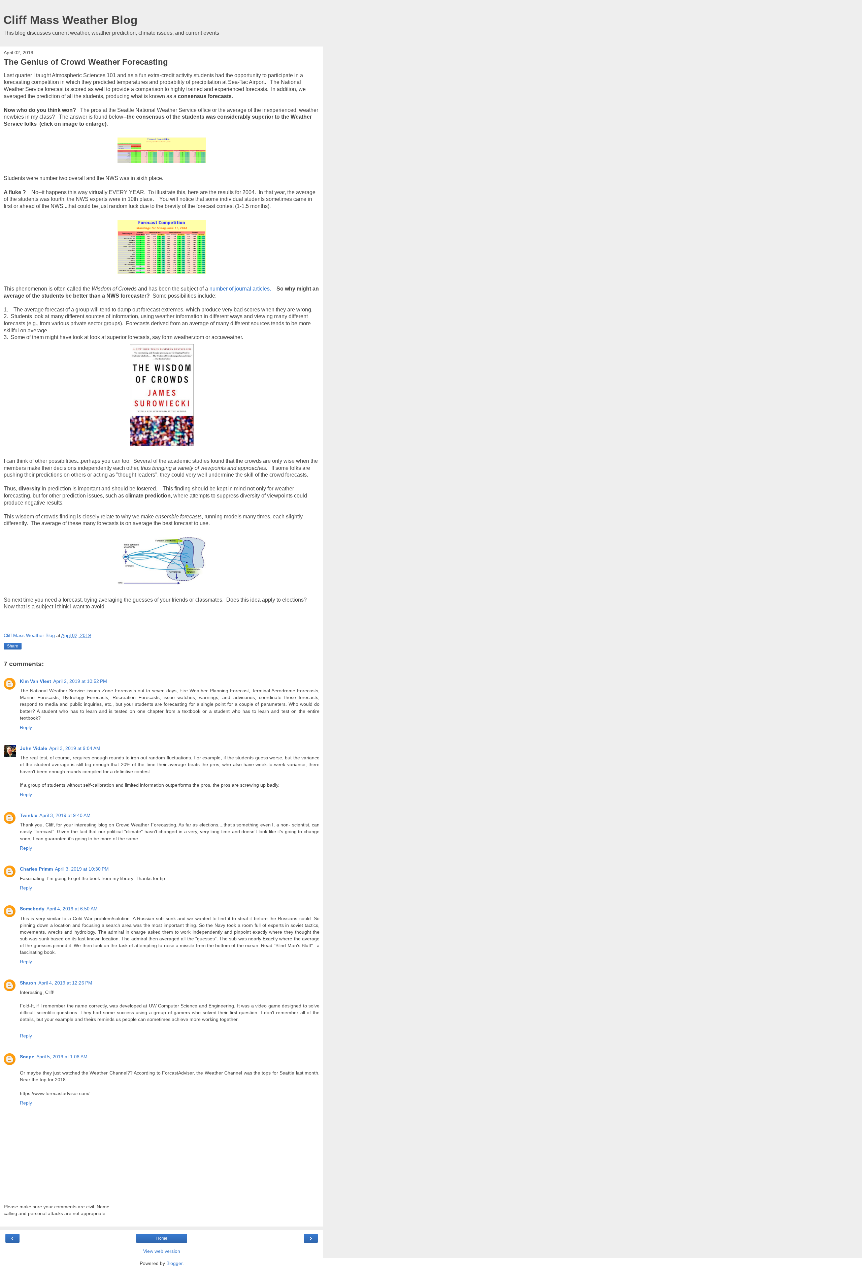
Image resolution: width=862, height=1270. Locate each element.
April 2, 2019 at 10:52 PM (80, 681)
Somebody (32, 908)
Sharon (28, 983)
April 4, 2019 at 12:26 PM (65, 983)
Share (12, 646)
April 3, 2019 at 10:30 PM (82, 869)
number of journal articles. (240, 289)
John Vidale (33, 748)
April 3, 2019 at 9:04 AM (74, 748)
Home (161, 1238)
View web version (161, 1251)
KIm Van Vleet (35, 681)
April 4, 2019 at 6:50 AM (72, 908)
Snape (27, 1056)
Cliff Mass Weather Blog (70, 19)
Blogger (174, 1263)
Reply (26, 727)
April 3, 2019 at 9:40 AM (65, 815)
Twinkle (28, 815)
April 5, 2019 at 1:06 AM (62, 1056)
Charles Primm (36, 869)
